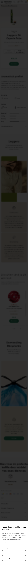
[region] (14, 542)
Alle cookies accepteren (14, 554)
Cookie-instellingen (14, 549)
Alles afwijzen (14, 559)
